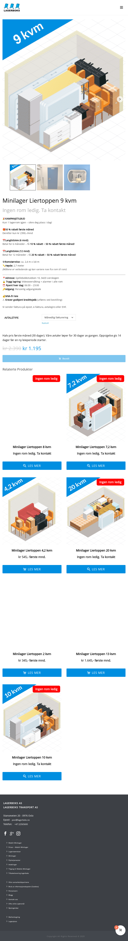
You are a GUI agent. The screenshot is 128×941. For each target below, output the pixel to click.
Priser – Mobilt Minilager (18, 847)
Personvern (13, 891)
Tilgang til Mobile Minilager (19, 869)
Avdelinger (12, 864)
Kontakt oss (13, 899)
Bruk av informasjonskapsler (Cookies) (23, 886)
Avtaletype (11, 317)
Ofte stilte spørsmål (16, 903)
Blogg (10, 895)
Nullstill (45, 323)
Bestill (65, 358)
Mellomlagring (14, 917)
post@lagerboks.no (21, 819)
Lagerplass (12, 921)
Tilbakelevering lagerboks (18, 873)
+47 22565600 (21, 824)
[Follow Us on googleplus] (12, 834)
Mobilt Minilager (15, 843)
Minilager (12, 856)
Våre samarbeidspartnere (18, 882)
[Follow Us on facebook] (5, 834)
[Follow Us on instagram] (18, 834)
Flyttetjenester (14, 860)
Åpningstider (13, 908)
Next (120, 99)
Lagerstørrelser (14, 851)
